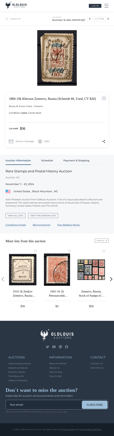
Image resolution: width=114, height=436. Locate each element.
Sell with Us (97, 368)
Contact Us (97, 363)
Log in (95, 6)
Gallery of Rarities (17, 380)
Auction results (16, 372)
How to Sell (55, 376)
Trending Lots (16, 376)
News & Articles (57, 363)
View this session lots (43, 215)
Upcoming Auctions (19, 363)
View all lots (15, 215)
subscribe (95, 404)
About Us (54, 368)
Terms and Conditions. (91, 429)
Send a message (25, 141)
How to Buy (55, 372)
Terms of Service (58, 412)
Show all (100, 241)
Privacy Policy (44, 412)
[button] (4, 279)
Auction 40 (15, 19)
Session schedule (18, 368)
